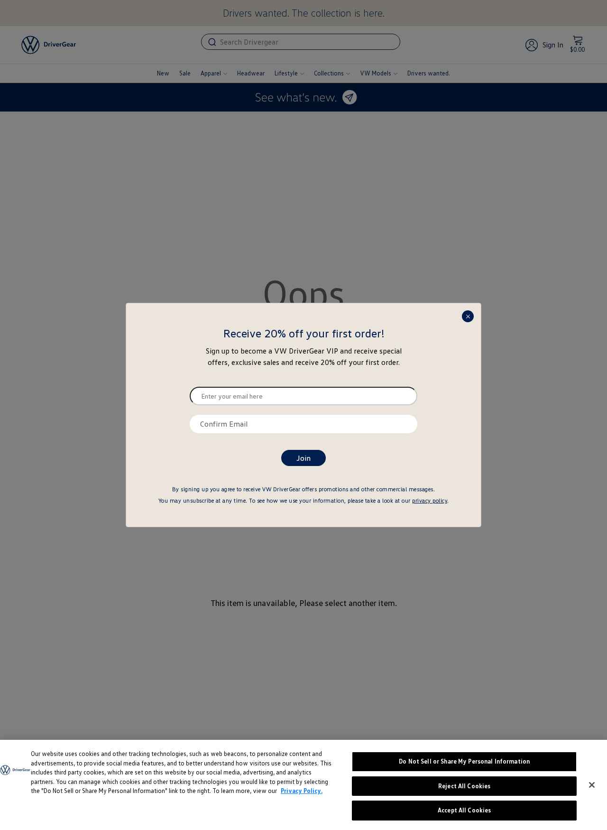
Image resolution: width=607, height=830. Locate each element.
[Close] (591, 784)
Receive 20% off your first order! (303, 333)
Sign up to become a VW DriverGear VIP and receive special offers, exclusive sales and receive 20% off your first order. (304, 356)
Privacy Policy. (301, 790)
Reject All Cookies (464, 786)
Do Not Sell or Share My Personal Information (464, 761)
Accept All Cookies (464, 810)
